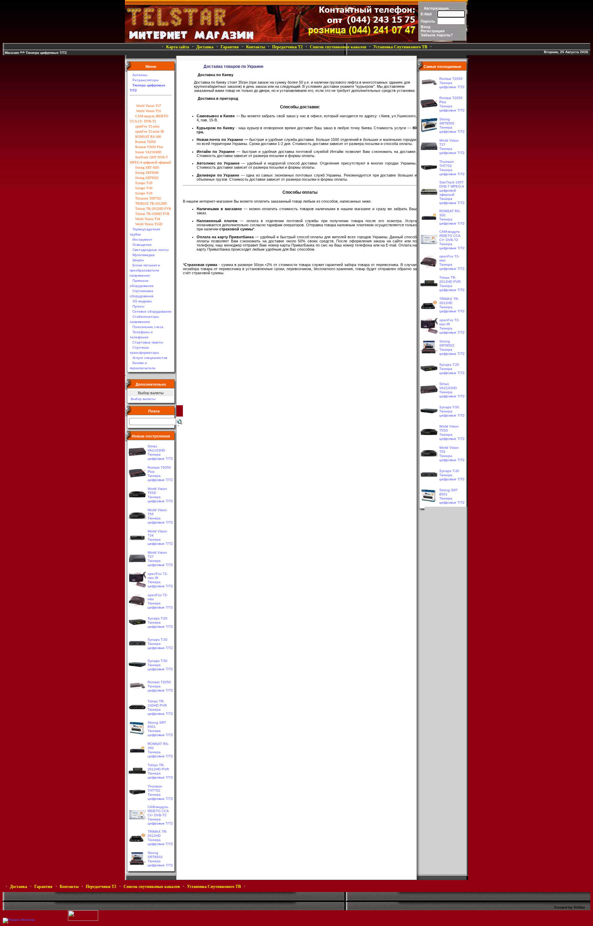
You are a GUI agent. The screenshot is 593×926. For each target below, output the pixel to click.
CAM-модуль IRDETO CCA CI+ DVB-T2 (158, 811)
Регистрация (432, 31)
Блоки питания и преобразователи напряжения (145, 270)
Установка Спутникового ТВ (400, 47)
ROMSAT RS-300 (148, 137)
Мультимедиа (143, 255)
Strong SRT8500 (147, 173)
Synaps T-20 (143, 183)
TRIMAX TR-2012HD (151, 203)
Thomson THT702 (148, 198)
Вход (425, 27)
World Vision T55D (148, 224)
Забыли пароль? (437, 35)
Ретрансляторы (145, 80)
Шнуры (138, 260)
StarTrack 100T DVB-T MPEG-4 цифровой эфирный (451, 188)
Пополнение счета (147, 327)
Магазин (12, 53)
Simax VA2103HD (148, 152)
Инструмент (142, 239)
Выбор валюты (143, 399)
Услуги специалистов (149, 358)
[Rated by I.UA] (83, 920)
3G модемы (142, 301)
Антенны (139, 75)
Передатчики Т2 (287, 47)
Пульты (138, 306)
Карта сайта (177, 47)
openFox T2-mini (147, 126)
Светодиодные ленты (150, 250)
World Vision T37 (148, 106)
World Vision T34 (147, 219)
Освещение (142, 244)
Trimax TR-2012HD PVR (153, 209)
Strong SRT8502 (147, 178)
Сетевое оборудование (152, 311)
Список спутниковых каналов (338, 47)
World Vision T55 (148, 111)
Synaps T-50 (143, 193)
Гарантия (230, 47)
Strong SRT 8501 (147, 167)
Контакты (255, 47)
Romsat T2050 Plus (149, 147)
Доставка (204, 47)
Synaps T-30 (143, 188)
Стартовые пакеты (147, 342)
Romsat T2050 (145, 142)
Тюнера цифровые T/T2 (46, 53)
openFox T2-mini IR (149, 131)
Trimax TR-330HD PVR (152, 214)
